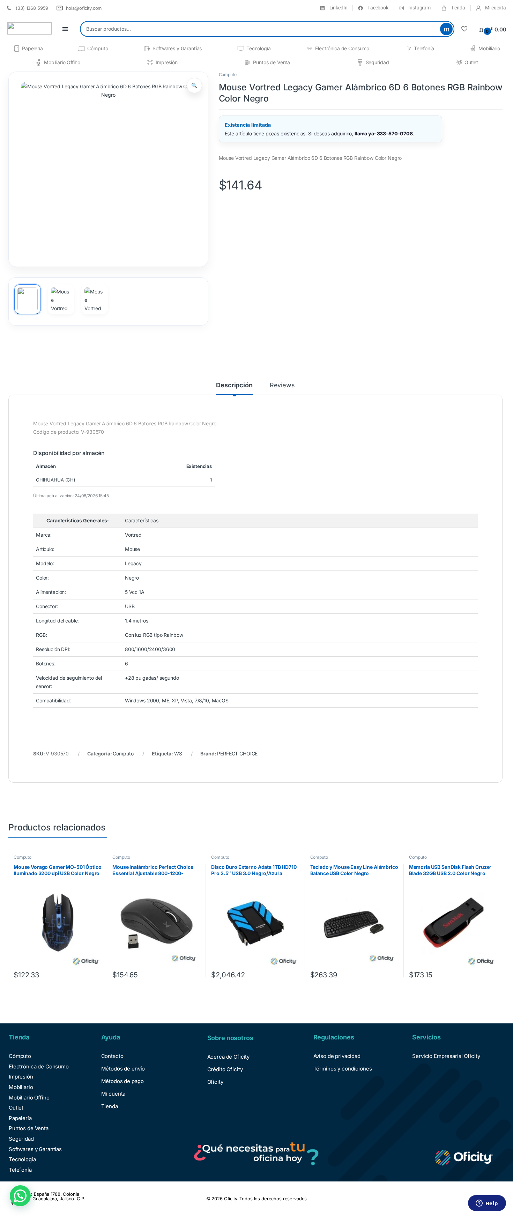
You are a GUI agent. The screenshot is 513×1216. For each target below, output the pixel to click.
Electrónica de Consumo (342, 48)
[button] (194, 85)
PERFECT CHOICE (237, 753)
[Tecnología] (240, 48)
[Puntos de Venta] (247, 62)
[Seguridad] (360, 62)
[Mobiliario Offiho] (38, 62)
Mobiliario (489, 48)
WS (178, 753)
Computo (228, 74)
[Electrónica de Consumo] (309, 48)
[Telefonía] (408, 48)
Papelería (32, 48)
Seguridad (377, 62)
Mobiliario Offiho (62, 62)
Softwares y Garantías (177, 48)
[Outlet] (458, 62)
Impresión (167, 62)
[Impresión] (150, 62)
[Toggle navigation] (65, 29)
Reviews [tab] (282, 385)
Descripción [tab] (234, 385)
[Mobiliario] (472, 48)
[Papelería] (16, 48)
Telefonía (424, 48)
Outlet (471, 62)
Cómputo (97, 48)
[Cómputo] (81, 48)
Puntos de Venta (271, 62)
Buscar (446, 29)
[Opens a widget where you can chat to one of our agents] (487, 1204)
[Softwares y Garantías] (146, 48)
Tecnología (258, 48)
